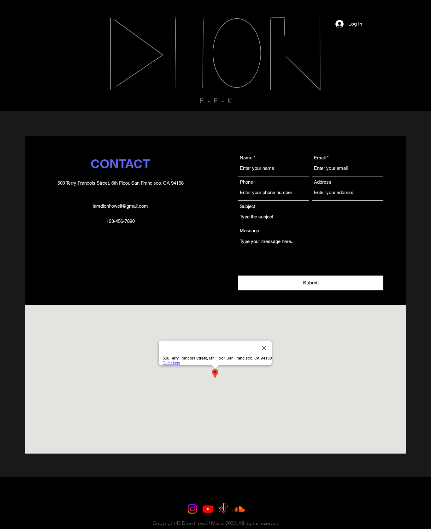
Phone (246, 182)
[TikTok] (223, 509)
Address (322, 182)
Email (320, 157)
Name (246, 157)
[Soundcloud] (239, 509)
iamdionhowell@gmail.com (120, 206)
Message (249, 230)
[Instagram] (192, 509)
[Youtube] (208, 509)
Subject (247, 206)
